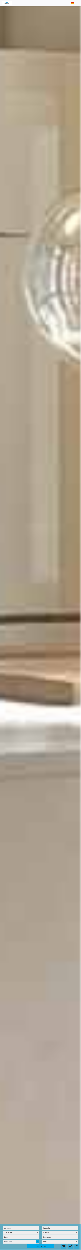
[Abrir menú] (78, 3)
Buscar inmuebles (40, 1246)
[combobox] (60, 1228)
